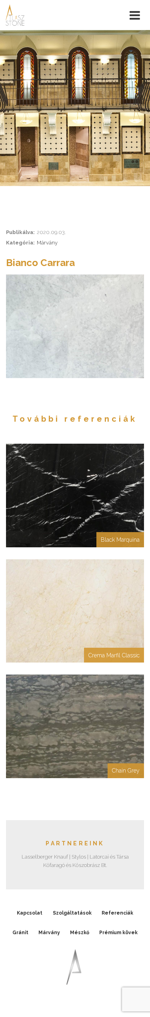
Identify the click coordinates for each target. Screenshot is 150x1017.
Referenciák (117, 913)
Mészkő (79, 932)
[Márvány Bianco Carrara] (75, 326)
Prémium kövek (118, 932)
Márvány (47, 243)
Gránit (20, 932)
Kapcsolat (29, 913)
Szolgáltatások (72, 913)
